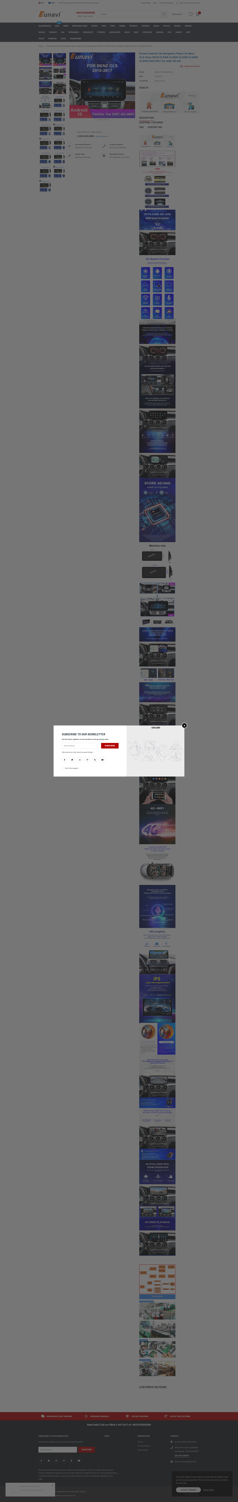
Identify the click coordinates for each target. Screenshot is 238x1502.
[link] (64, 759)
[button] (184, 725)
